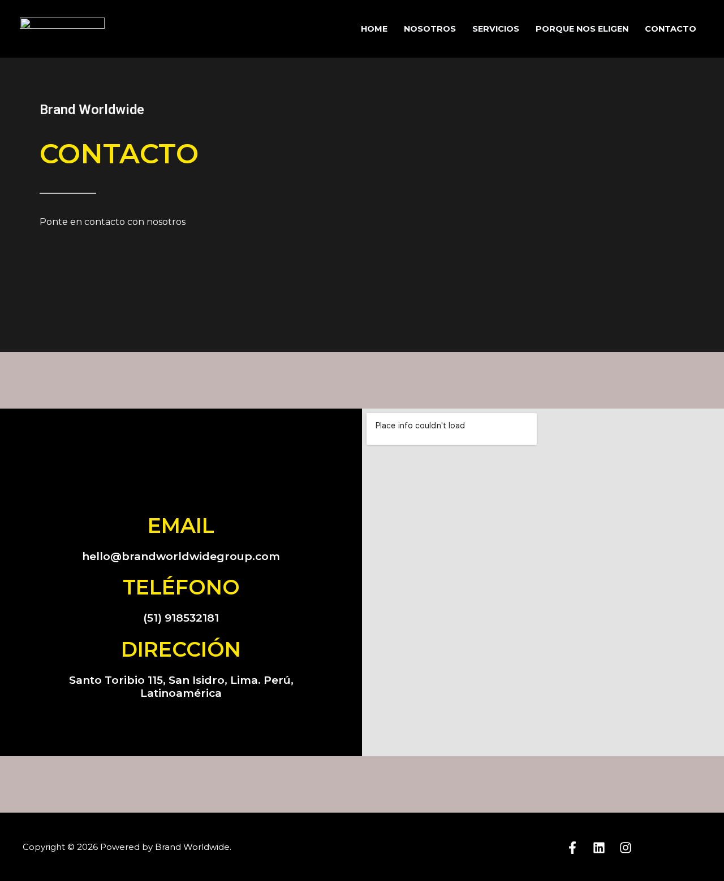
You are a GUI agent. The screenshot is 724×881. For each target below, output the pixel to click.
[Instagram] (625, 847)
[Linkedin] (599, 847)
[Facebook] (572, 847)
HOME (374, 29)
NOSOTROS (430, 29)
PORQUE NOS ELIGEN (582, 29)
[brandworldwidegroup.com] (62, 28)
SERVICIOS (495, 29)
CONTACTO (670, 29)
